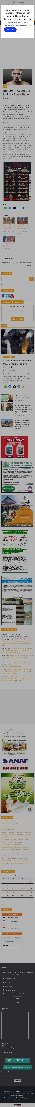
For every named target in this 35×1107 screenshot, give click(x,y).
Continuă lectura (17, 34)
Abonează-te (10, 30)
